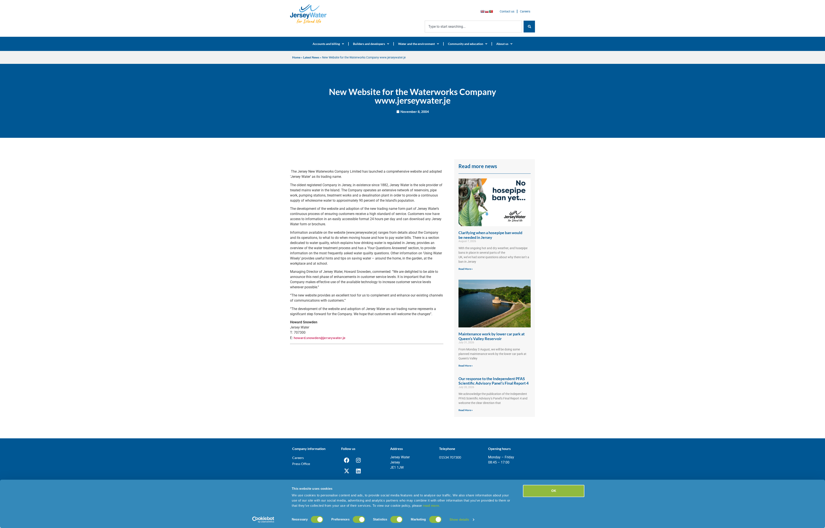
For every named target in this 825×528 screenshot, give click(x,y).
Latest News (311, 57)
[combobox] (473, 26)
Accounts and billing (326, 44)
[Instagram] (358, 460)
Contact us (507, 11)
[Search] (529, 26)
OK (553, 491)
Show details (459, 519)
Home (296, 57)
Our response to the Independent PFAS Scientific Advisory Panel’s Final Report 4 (493, 381)
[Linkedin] (358, 470)
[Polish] (487, 11)
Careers (525, 11)
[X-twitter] (346, 470)
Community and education (465, 44)
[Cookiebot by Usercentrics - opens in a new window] (263, 519)
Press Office (301, 464)
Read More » (465, 268)
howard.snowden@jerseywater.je (319, 338)
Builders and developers (369, 44)
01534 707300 (450, 457)
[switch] (359, 519)
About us (502, 44)
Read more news (477, 166)
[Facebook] (346, 460)
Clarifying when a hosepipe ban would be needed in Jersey (490, 235)
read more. (431, 505)
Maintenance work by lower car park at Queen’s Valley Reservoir (491, 336)
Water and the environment (416, 44)
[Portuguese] (491, 11)
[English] (482, 11)
